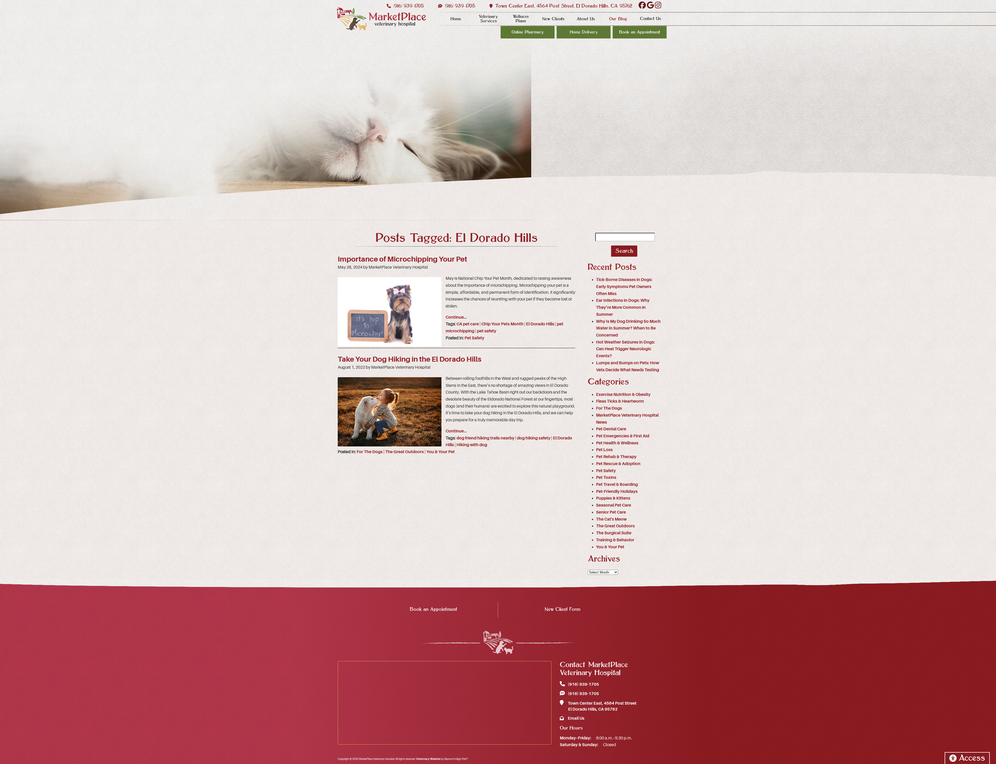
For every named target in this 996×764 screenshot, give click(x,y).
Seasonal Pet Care (613, 505)
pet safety (486, 331)
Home (456, 19)
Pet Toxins (606, 477)
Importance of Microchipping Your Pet (402, 259)
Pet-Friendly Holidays (617, 491)
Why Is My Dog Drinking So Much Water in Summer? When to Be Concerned (628, 328)
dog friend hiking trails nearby (485, 438)
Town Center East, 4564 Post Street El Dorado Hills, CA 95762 (602, 706)
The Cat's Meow (611, 519)
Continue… (456, 317)
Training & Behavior (615, 540)
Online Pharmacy (527, 32)
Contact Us (650, 19)
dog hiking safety (533, 438)
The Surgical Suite (613, 533)
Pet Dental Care (611, 429)
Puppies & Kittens (613, 498)
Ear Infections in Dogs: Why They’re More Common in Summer (622, 307)
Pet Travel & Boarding (617, 484)
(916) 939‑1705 (408, 6)
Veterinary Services (488, 19)
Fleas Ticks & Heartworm (620, 401)
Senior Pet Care (611, 512)
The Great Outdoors (404, 452)
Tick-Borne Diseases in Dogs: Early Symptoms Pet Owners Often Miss (624, 286)
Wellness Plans (521, 19)
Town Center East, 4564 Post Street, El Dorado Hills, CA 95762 (563, 6)
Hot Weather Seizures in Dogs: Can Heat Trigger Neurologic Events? (625, 349)
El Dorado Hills (540, 324)
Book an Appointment (639, 32)
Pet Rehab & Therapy (616, 456)
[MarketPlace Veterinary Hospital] (381, 19)
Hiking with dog (472, 445)
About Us (586, 19)
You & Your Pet (440, 452)
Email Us (575, 718)
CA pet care (468, 324)
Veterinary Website (428, 759)
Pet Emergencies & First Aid (622, 436)
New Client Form (562, 609)
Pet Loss (604, 449)
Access (972, 758)
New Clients (553, 19)
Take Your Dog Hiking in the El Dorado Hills (409, 359)
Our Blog (618, 19)
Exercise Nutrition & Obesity (623, 394)
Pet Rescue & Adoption (618, 463)
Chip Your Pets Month (502, 324)
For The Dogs (370, 452)
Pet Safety (474, 338)
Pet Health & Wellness (617, 443)
